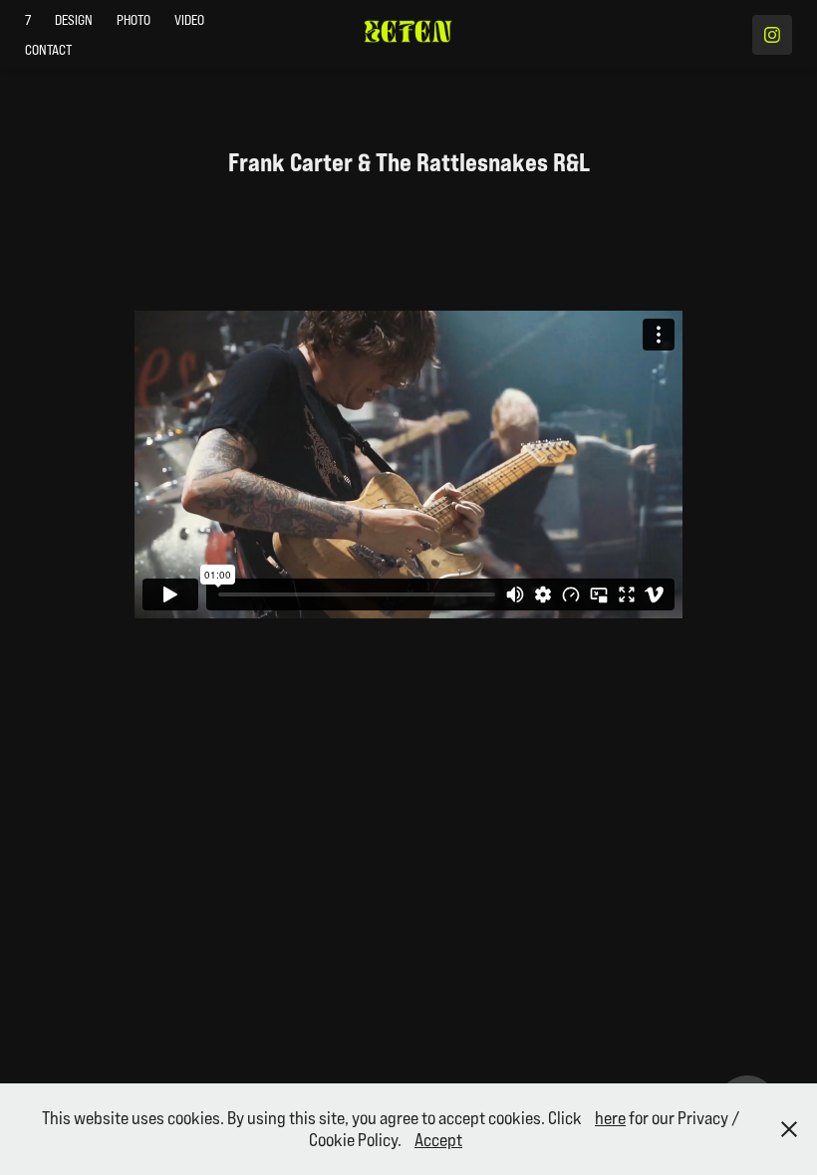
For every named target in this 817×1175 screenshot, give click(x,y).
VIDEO (189, 20)
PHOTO (133, 20)
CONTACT (48, 50)
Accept (438, 1139)
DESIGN (74, 20)
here (610, 1117)
